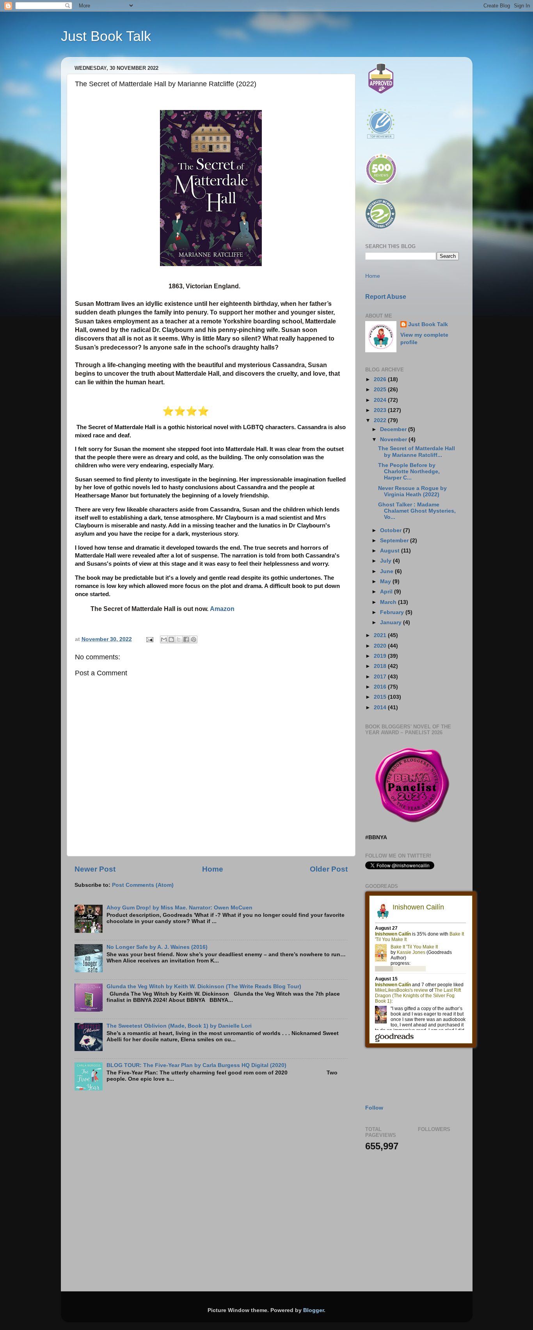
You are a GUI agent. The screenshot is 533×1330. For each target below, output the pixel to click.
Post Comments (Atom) (143, 885)
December (394, 429)
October (391, 530)
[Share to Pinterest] (193, 639)
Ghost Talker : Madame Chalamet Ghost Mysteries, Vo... (417, 511)
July (386, 561)
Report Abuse (385, 296)
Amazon (222, 609)
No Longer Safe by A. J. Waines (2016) (157, 947)
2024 (381, 400)
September (395, 540)
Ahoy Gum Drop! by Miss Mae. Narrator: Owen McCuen (179, 908)
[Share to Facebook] (186, 639)
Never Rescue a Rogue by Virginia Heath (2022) (412, 491)
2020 (381, 646)
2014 (381, 707)
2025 (381, 389)
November (394, 439)
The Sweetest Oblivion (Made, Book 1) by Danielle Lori (179, 1026)
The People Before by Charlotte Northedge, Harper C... (409, 471)
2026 (381, 379)
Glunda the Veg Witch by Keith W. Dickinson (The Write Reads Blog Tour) (204, 986)
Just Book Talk (106, 36)
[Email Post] (149, 639)
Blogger (313, 1310)
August (390, 551)
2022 (381, 420)
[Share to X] (179, 639)
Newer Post (95, 869)
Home (212, 869)
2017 (381, 677)
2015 (381, 697)
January (391, 622)
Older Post (329, 869)
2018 (381, 666)
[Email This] (164, 639)
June (387, 571)
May (386, 581)
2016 (381, 687)
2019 (381, 656)
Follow (374, 1108)
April (387, 592)
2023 (381, 410)
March (389, 602)
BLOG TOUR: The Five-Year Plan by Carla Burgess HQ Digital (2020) (196, 1065)
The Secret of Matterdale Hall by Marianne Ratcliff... (416, 452)
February (392, 612)
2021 (381, 635)
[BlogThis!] (171, 639)
